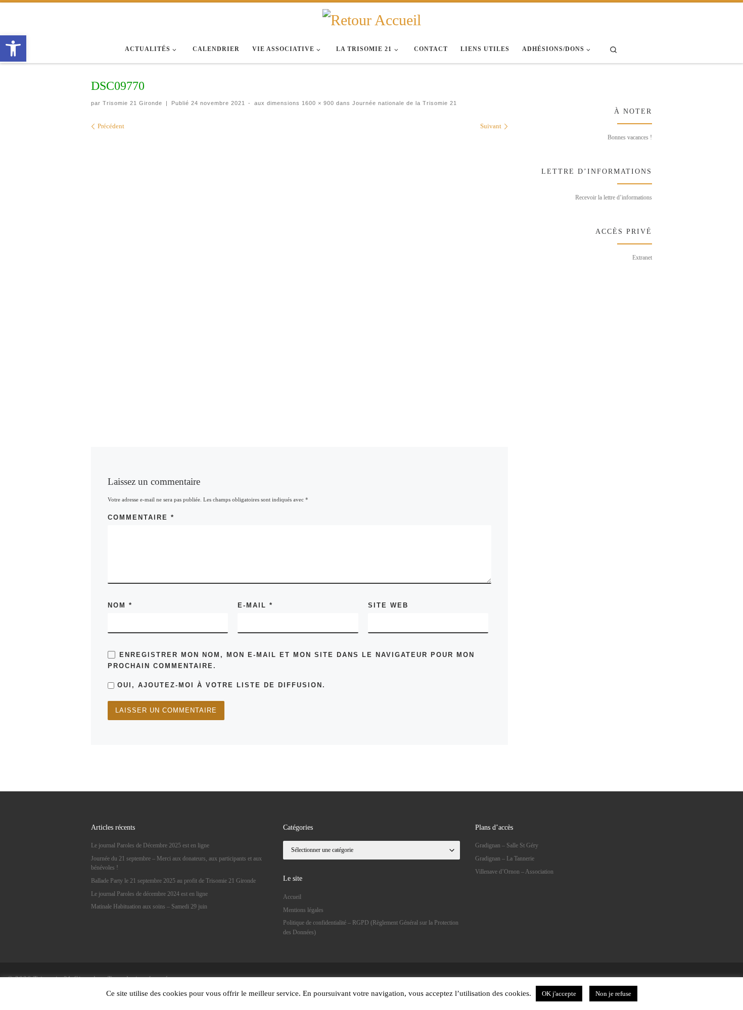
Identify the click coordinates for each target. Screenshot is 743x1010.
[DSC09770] (333, 274)
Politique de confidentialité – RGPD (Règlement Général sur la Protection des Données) (370, 927)
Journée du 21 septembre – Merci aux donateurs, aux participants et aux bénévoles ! (176, 863)
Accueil (292, 896)
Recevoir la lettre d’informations (613, 197)
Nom (120, 605)
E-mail (255, 605)
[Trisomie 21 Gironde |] (371, 19)
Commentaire (141, 517)
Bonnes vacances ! (630, 137)
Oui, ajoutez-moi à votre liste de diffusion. (220, 685)
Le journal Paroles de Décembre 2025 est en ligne (150, 845)
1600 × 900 (317, 103)
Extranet (642, 257)
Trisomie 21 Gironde (132, 103)
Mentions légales (303, 910)
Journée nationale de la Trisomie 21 (403, 103)
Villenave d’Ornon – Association (514, 871)
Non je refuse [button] (613, 993)
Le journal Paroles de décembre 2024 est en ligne (149, 893)
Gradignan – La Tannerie (504, 858)
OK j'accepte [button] (559, 993)
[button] (13, 48)
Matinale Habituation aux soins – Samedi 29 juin (149, 906)
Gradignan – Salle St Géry (506, 845)
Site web (388, 605)
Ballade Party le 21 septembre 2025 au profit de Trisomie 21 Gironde (173, 880)
